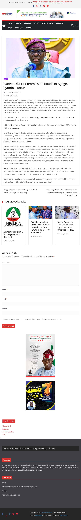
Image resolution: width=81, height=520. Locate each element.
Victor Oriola (17, 92)
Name (4, 289)
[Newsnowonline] (4, 25)
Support (5, 429)
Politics (18, 23)
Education (60, 23)
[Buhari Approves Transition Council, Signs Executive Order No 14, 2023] (67, 208)
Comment (6, 262)
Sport (36, 23)
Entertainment (47, 23)
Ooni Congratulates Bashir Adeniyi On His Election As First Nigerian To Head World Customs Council (61, 193)
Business (27, 23)
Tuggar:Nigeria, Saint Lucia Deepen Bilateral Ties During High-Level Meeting (20, 191)
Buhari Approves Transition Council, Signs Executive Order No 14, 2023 (65, 226)
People (18, 28)
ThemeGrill (6, 426)
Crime (10, 28)
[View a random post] (77, 25)
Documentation (8, 432)
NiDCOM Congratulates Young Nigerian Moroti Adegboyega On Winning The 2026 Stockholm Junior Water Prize (52, 3)
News (10, 23)
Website (5, 309)
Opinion (29, 28)
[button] (22, 27)
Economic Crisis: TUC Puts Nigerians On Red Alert (13, 234)
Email (4, 299)
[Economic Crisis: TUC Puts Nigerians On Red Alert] (14, 208)
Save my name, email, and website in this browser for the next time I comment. (33, 319)
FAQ (3, 435)
